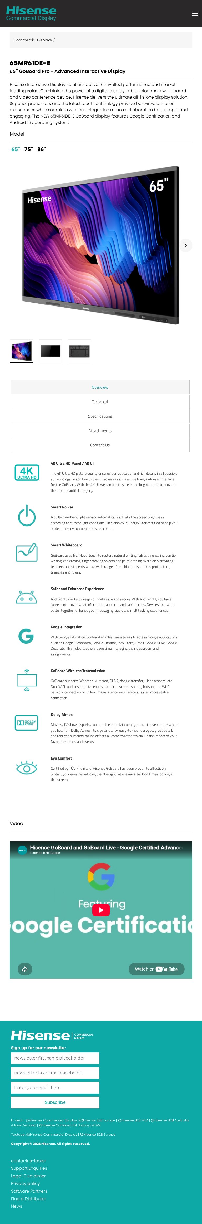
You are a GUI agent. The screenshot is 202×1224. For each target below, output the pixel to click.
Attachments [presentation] (100, 431)
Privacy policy (25, 1184)
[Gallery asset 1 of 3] (101, 245)
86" (41, 149)
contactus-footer (28, 1161)
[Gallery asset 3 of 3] (79, 351)
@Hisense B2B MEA (133, 1120)
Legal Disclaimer (28, 1176)
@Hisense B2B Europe (97, 1120)
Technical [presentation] (100, 402)
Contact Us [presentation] (100, 445)
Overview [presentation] (100, 387)
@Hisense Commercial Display (51, 1120)
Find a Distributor (28, 1199)
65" (15, 149)
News (16, 1206)
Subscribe (55, 1102)
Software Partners (29, 1191)
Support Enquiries (29, 1168)
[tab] (100, 387)
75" (28, 149)
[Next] (186, 245)
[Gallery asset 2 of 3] (50, 351)
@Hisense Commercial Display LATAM (70, 1125)
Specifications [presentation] (100, 416)
